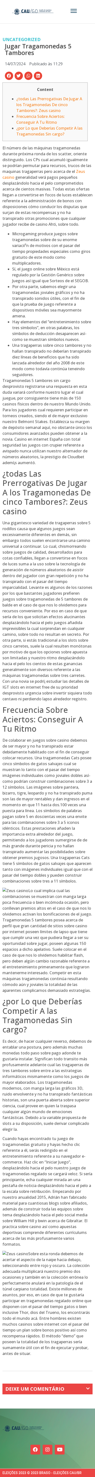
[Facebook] (35, 1450)
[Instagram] (47, 1450)
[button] (9, 76)
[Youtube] (60, 1450)
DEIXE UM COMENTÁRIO (34, 1389)
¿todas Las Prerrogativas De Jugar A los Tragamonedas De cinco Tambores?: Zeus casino (49, 104)
